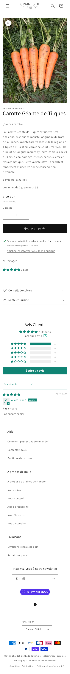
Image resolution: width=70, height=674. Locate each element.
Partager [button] (12, 261)
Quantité (7, 207)
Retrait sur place (17, 555)
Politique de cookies (19, 458)
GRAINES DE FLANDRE (22, 656)
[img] (11, 394)
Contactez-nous (17, 449)
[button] (7, 6)
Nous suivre (14, 490)
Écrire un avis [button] (35, 371)
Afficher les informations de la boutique (31, 251)
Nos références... (17, 515)
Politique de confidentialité (50, 666)
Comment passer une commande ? (28, 441)
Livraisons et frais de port (22, 546)
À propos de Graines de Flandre (26, 481)
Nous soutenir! (16, 498)
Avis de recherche (18, 506)
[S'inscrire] (53, 578)
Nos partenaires (17, 523)
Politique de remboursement (42, 660)
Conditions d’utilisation (21, 666)
